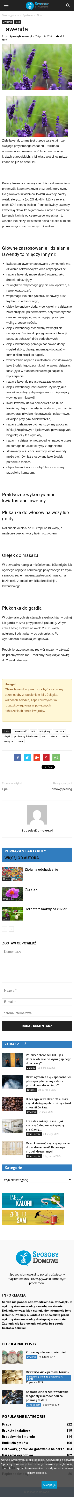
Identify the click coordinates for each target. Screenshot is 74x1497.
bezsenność (20, 731)
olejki (7, 736)
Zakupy (31, 1067)
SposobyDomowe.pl (20, 36)
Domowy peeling (61, 789)
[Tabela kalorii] (33, 1207)
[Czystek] (12, 894)
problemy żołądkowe (26, 736)
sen (44, 736)
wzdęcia (8, 741)
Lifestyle (31, 1089)
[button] (68, 5)
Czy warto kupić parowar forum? (47, 1372)
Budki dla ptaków (15, 1443)
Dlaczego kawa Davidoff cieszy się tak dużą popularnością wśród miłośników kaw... (48, 1103)
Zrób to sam (33, 1404)
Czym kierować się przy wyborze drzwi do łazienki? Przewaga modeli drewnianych (48, 1147)
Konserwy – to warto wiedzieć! (46, 1352)
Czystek (31, 889)
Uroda (6, 879)
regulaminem (23, 1468)
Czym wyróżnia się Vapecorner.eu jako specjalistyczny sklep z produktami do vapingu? (49, 1081)
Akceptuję (49, 1484)
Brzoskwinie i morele (18, 1437)
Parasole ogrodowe (17, 1455)
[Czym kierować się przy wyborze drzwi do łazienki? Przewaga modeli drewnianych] (12, 1148)
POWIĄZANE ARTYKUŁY (25, 851)
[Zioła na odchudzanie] (12, 874)
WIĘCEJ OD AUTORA (22, 857)
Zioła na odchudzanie (41, 869)
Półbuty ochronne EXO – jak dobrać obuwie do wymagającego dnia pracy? (49, 1059)
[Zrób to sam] (33, 1224)
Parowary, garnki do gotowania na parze (45, 1377)
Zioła (17, 21)
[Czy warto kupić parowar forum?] (12, 1377)
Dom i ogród (33, 1134)
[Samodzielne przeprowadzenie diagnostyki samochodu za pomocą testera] (12, 1397)
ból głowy (44, 731)
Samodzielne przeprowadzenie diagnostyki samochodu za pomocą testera (47, 1396)
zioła (20, 741)
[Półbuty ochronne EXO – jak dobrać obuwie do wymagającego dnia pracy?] (12, 1060)
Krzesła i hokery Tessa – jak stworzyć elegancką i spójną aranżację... (45, 1125)
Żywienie (7, 21)
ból (33, 731)
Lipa (5, 789)
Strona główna (10, 15)
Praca (6, 1424)
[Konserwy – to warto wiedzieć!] (12, 1357)
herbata (59, 731)
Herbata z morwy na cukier (46, 909)
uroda (65, 736)
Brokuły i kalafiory (16, 1431)
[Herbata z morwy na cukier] (12, 913)
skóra (54, 736)
